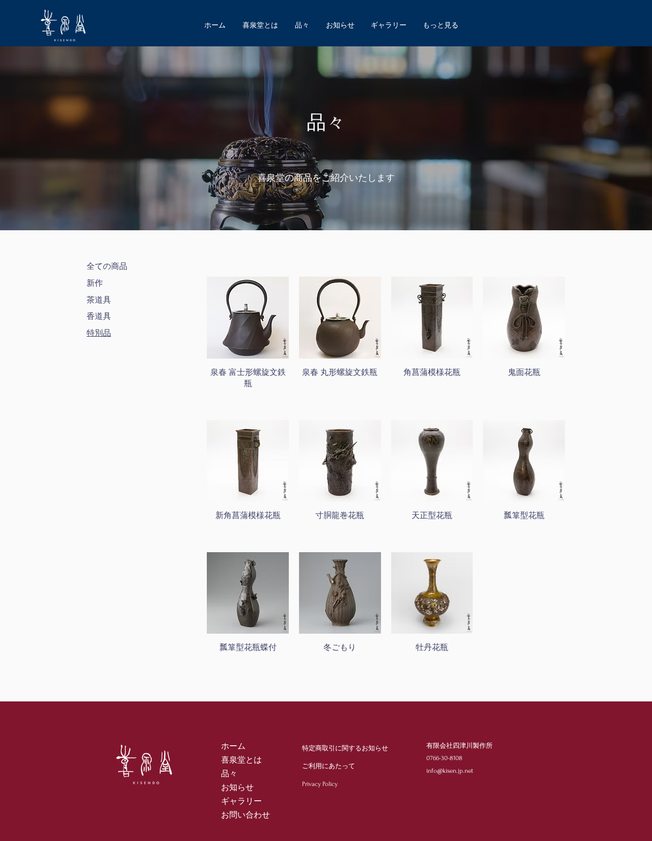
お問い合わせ (245, 815)
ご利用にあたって (328, 766)
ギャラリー (241, 801)
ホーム (233, 746)
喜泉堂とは (241, 760)
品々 (229, 773)
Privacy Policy (320, 784)
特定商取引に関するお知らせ (345, 748)
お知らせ (237, 787)
